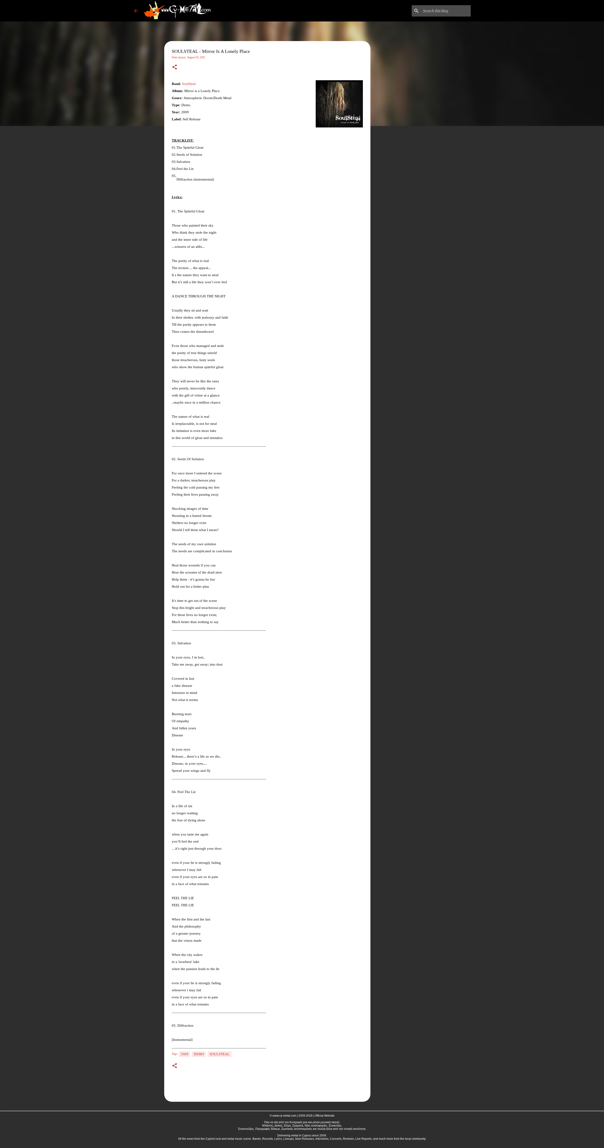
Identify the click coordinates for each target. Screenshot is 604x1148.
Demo (199, 1054)
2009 (184, 1054)
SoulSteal (189, 84)
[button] (174, 67)
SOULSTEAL (220, 1054)
